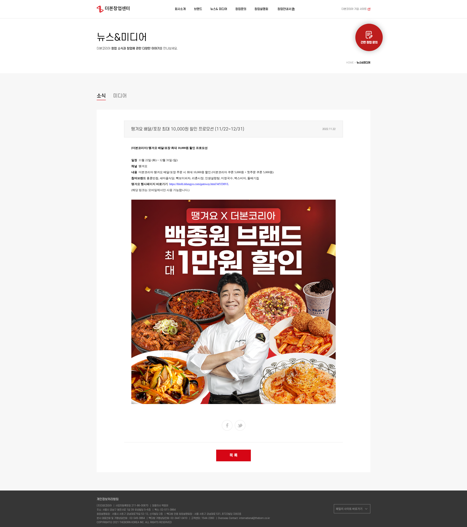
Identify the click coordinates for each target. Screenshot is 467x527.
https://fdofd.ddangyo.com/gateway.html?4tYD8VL (199, 184)
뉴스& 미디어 (218, 9)
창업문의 (240, 9)
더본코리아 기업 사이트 (354, 9)
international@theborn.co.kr (254, 518)
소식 (101, 96)
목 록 (233, 455)
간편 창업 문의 (369, 42)
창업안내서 (284, 9)
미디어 (120, 96)
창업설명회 (261, 9)
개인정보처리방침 (108, 499)
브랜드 (198, 9)
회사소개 (180, 9)
